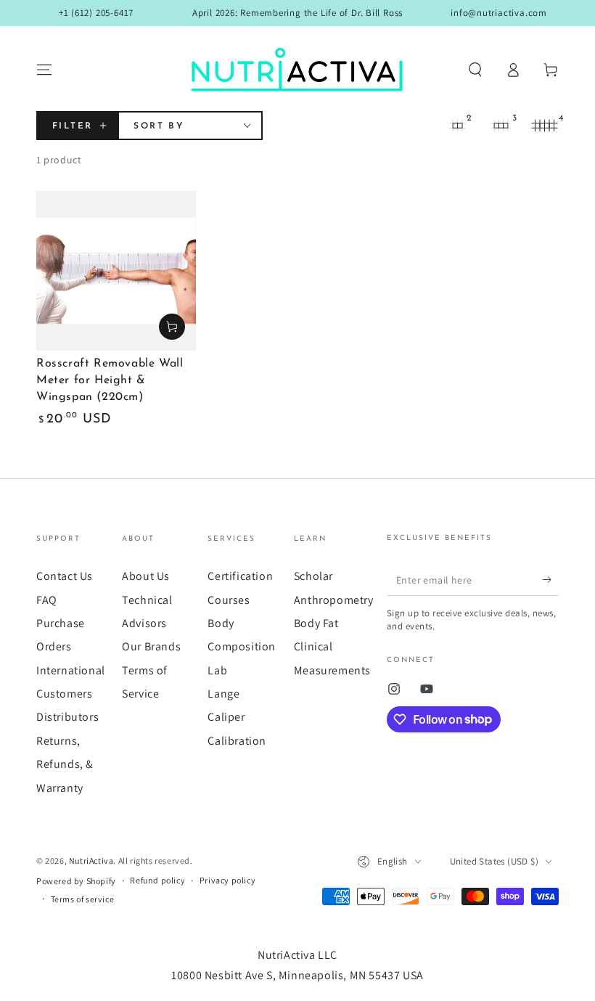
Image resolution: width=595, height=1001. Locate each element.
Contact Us (64, 576)
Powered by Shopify (76, 880)
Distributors (67, 716)
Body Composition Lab (242, 647)
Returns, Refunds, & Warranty (65, 764)
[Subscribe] (550, 579)
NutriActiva (91, 860)
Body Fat (316, 623)
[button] (475, 70)
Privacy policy (227, 880)
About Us (146, 576)
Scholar (313, 576)
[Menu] (44, 70)
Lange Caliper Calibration (237, 717)
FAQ (46, 600)
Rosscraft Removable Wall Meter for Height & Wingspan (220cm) (109, 380)
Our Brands (151, 646)
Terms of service (83, 899)
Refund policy (157, 880)
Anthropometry (334, 600)
